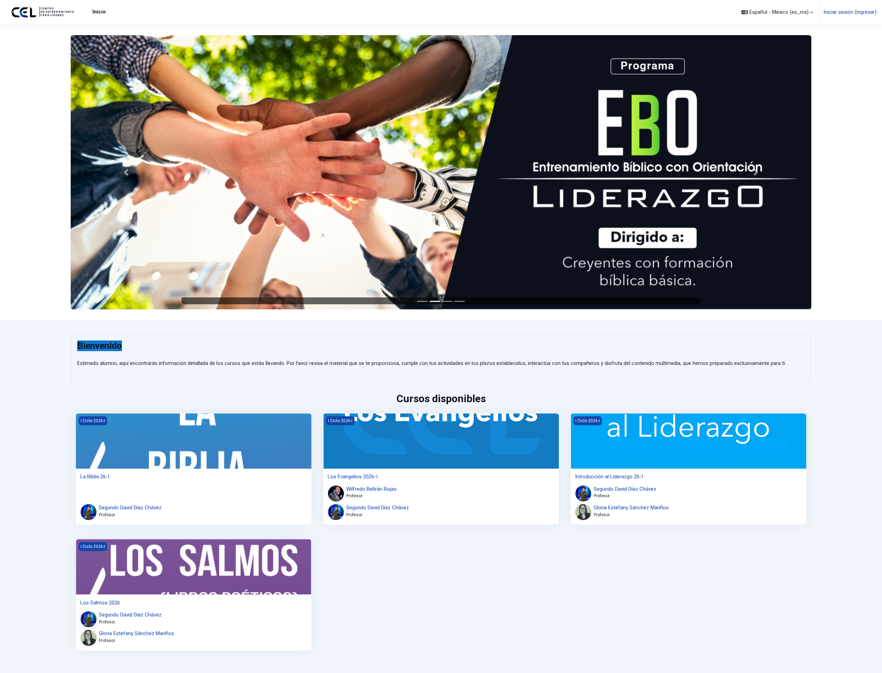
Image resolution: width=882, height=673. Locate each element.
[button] (777, 12)
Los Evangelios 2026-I (353, 476)
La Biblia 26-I (94, 476)
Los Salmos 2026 (100, 603)
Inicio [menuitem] (99, 12)
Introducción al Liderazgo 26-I (609, 476)
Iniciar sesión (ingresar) (849, 12)
